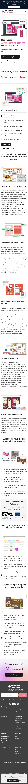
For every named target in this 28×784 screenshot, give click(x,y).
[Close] (20, 781)
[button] (25, 11)
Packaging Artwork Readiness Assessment (7, 748)
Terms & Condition (8, 768)
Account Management (7, 741)
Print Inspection (18, 718)
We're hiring (8, 714)
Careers (3, 714)
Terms (12, 700)
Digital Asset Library (19, 716)
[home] (7, 11)
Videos (16, 743)
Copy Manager (18, 724)
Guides (16, 749)
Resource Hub (18, 747)
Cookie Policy (7, 765)
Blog (16, 736)
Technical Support (5, 745)
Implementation (5, 736)
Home (2, 710)
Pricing (16, 745)
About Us (3, 712)
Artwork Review (18, 710)
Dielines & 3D (18, 712)
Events (16, 751)
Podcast (17, 738)
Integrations (4, 738)
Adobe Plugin (18, 714)
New (20, 720)
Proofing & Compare (20, 722)
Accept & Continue (13, 780)
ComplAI (17, 720)
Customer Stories (19, 741)
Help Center (18, 753)
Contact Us (4, 716)
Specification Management (18, 728)
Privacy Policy (6, 700)
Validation (3, 743)
